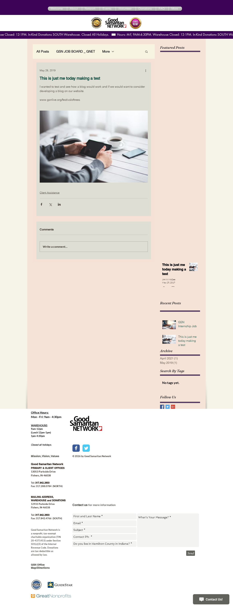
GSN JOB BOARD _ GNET (75, 51)
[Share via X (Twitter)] (50, 204)
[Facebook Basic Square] (162, 407)
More (106, 51)
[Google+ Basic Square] (173, 407)
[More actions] (145, 70)
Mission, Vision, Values (45, 456)
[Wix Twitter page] (86, 448)
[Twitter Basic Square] (167, 407)
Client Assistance (50, 192)
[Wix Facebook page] (76, 448)
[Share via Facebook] (41, 204)
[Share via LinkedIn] (59, 204)
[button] (146, 51)
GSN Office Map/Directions (40, 566)
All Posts (42, 51)
